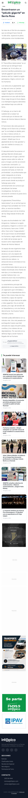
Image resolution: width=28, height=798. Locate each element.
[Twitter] (11, 750)
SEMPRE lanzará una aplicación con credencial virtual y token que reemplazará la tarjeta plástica (13, 376)
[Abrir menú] (3, 3)
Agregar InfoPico (14, 346)
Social (3, 6)
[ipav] (14, 721)
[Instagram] (7, 750)
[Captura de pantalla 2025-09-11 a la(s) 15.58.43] (14, 535)
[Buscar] (25, 3)
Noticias (4, 759)
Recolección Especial (8, 764)
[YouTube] (16, 750)
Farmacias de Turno (8, 769)
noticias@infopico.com (11, 781)
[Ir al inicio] (14, 2)
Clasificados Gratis (7, 761)
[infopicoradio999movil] (14, 703)
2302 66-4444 (8, 778)
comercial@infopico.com (11, 784)
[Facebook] (3, 750)
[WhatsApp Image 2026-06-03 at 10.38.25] (14, 653)
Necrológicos (6, 766)
